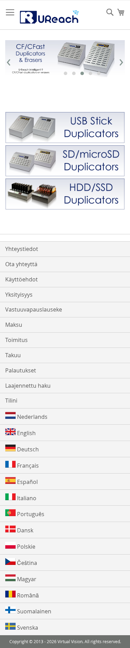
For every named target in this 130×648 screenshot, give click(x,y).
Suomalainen (33, 611)
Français (27, 465)
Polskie (25, 546)
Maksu (13, 324)
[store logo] (49, 15)
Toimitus (16, 340)
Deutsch (27, 449)
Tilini (11, 400)
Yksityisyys (19, 294)
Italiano (26, 498)
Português (30, 514)
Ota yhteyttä (21, 264)
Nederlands (31, 417)
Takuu (13, 355)
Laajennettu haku (28, 385)
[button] (65, 73)
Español (27, 482)
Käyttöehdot (21, 279)
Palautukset (20, 370)
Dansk (24, 530)
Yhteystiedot (21, 249)
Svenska (27, 627)
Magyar (26, 579)
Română (27, 595)
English (26, 433)
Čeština (26, 563)
